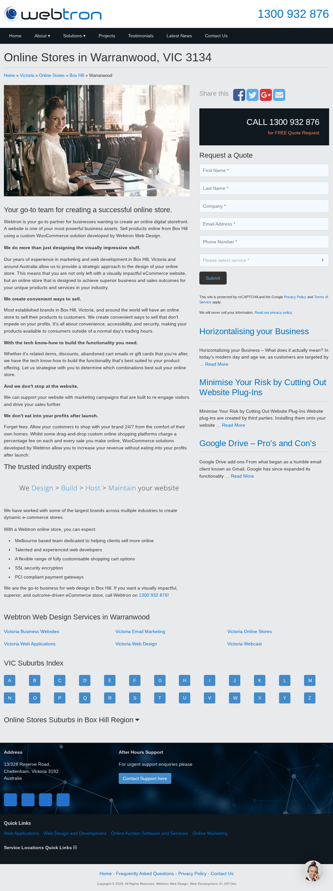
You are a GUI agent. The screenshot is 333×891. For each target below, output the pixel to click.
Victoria (27, 75)
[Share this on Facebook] (239, 98)
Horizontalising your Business (254, 331)
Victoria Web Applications (30, 643)
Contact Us (216, 35)
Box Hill (77, 75)
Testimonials (140, 35)
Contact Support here (145, 778)
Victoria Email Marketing (140, 631)
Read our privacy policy (273, 312)
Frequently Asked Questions (145, 873)
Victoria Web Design (136, 643)
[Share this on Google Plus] (266, 98)
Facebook (10, 799)
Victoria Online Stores (249, 631)
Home (15, 35)
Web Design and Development (75, 833)
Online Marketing (210, 833)
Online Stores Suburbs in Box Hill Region (69, 720)
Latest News (179, 35)
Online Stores (52, 75)
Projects (107, 35)
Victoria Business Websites (31, 631)
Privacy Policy (295, 297)
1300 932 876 (293, 14)
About (40, 35)
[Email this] (279, 98)
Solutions (72, 35)
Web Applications (21, 833)
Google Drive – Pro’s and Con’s (257, 443)
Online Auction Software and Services (149, 833)
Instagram (63, 799)
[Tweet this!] (252, 98)
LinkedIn (45, 799)
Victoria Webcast (244, 643)
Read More (216, 364)
